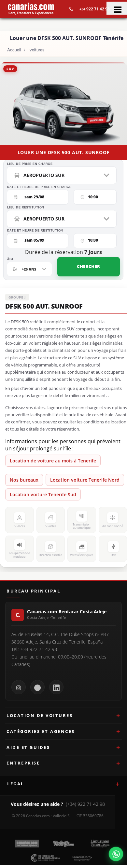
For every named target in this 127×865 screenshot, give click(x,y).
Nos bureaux (24, 480)
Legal (15, 784)
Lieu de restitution (25, 207)
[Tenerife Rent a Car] (31, 8)
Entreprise (23, 763)
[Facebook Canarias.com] (37, 687)
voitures (37, 50)
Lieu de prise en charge (29, 164)
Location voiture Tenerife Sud (43, 494)
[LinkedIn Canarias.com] (56, 687)
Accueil (14, 50)
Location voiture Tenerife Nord (85, 480)
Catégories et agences (41, 731)
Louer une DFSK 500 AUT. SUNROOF (64, 152)
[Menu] (116, 8)
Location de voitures (40, 715)
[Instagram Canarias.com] (18, 687)
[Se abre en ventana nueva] (116, 854)
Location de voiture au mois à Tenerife (53, 461)
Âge (10, 259)
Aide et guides (28, 747)
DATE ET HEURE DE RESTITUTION (35, 230)
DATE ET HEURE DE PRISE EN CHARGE (39, 187)
